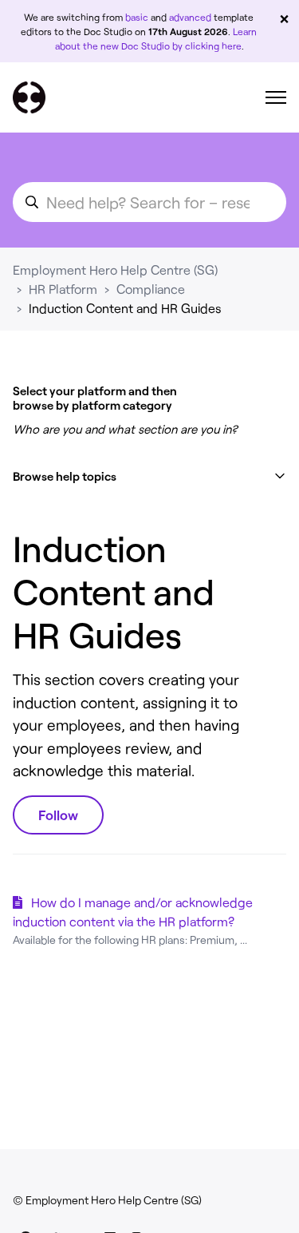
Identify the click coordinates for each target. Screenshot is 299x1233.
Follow (58, 815)
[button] (149, 476)
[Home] (29, 97)
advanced (190, 16)
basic (136, 16)
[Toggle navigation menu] (276, 97)
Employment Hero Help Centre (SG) (115, 269)
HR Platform (63, 288)
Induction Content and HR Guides (125, 307)
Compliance (150, 288)
